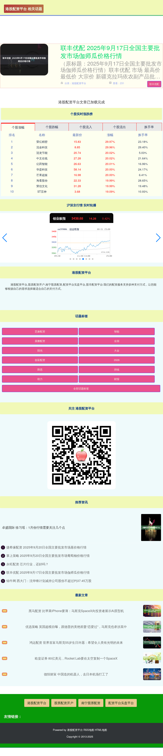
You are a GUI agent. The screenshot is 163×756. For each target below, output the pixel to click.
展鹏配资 (40, 341)
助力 (40, 379)
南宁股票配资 (90, 703)
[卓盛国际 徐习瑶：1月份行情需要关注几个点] (151, 527)
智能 (116, 331)
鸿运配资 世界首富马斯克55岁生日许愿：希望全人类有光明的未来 (76, 642)
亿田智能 (42, 164)
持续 (116, 369)
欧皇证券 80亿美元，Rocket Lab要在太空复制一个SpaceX (76, 658)
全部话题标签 (81, 388)
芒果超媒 (42, 175)
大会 (116, 350)
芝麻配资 (40, 331)
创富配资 (40, 360)
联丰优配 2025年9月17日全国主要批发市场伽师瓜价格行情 (110, 51)
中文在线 (42, 158)
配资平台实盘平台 (121, 703)
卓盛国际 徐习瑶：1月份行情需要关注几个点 (33, 527)
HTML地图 (101, 730)
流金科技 (42, 147)
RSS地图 (88, 730)
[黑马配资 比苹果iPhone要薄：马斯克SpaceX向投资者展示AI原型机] (152, 611)
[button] (4, 237)
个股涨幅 (18, 127)
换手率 (149, 127)
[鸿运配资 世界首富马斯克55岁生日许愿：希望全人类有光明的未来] (152, 642)
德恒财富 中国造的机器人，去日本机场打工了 (76, 674)
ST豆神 (42, 191)
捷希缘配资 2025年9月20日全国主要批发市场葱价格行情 (46, 547)
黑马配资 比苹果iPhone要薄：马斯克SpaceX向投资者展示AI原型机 (76, 610)
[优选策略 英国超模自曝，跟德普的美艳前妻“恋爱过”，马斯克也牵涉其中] (152, 627)
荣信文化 (42, 186)
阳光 (40, 350)
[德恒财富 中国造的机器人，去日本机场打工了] (152, 674)
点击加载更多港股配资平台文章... (81, 101)
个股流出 (119, 127)
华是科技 (42, 169)
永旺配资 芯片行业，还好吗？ (27, 564)
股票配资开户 (63, 703)
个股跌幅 (52, 127)
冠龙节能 (42, 153)
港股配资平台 (36, 703)
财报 (116, 379)
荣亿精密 (42, 142)
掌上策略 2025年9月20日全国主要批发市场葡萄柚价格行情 (48, 555)
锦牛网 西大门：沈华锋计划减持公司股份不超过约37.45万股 (48, 580)
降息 (40, 369)
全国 (116, 341)
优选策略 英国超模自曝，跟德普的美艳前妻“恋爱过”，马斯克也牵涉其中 (76, 626)
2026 (116, 360)
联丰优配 (154, 84)
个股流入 (85, 127)
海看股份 (42, 180)
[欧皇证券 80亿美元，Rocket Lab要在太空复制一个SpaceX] (152, 658)
